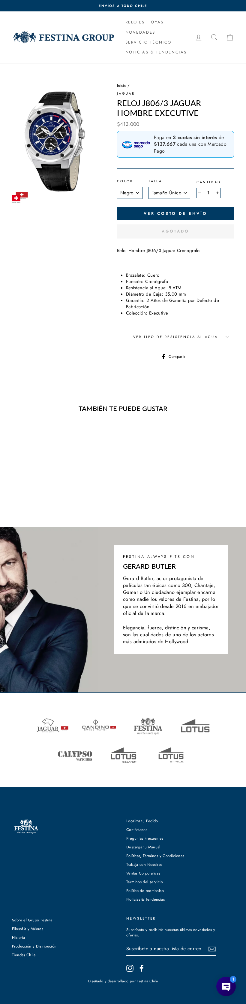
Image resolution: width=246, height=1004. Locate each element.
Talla (155, 181)
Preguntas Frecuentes (145, 838)
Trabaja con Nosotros (144, 864)
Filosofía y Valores (27, 929)
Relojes (135, 22)
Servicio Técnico (148, 42)
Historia (18, 937)
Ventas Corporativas (143, 873)
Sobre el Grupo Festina (32, 920)
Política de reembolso (145, 890)
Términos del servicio (144, 882)
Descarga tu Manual (143, 847)
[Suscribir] (212, 949)
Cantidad (208, 182)
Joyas (156, 22)
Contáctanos (136, 829)
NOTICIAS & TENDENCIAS (156, 52)
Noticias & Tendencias (145, 899)
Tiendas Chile (24, 955)
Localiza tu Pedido (142, 821)
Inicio (121, 85)
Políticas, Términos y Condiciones (155, 856)
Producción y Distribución (34, 946)
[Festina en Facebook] (141, 968)
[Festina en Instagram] (130, 968)
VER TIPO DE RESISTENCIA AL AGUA (175, 336)
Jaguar (126, 93)
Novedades (140, 32)
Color (125, 181)
